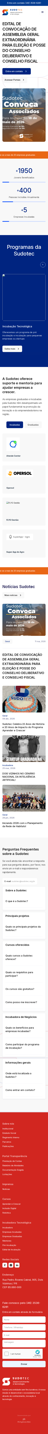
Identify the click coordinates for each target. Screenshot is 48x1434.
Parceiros (6, 1142)
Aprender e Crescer (11, 1204)
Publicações (8, 1146)
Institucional (7, 1128)
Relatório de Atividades (13, 1165)
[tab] (14, 424)
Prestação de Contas (12, 1161)
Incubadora (7, 1227)
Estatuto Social (9, 1133)
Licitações (7, 1174)
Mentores (6, 1240)
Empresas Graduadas (12, 1236)
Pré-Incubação (9, 1245)
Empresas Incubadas (12, 1232)
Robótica (6, 1212)
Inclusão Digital (9, 1208)
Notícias (6, 1189)
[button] (42, 12)
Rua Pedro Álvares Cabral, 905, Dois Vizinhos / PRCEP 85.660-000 (22, 1283)
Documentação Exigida (13, 1170)
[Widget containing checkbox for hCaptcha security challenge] (22, 1354)
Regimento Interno (10, 1137)
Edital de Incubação (11, 1249)
